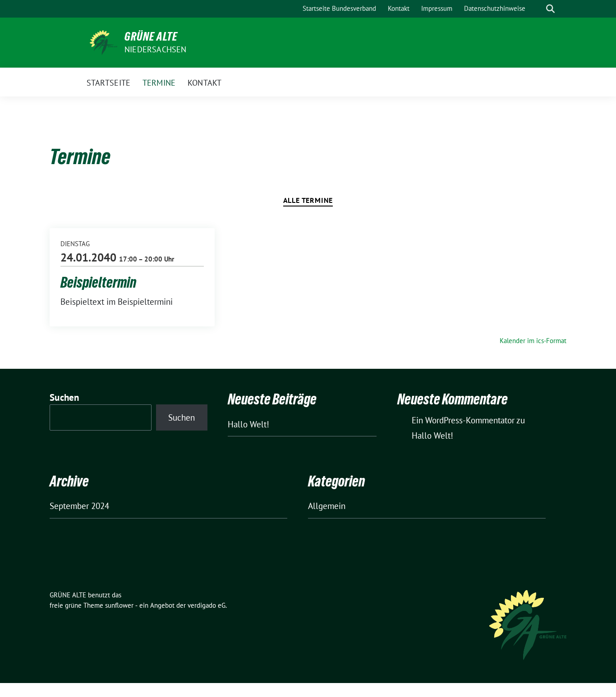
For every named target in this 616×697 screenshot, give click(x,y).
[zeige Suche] (550, 9)
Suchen (64, 397)
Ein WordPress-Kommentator (463, 420)
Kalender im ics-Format (533, 340)
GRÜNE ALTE (151, 36)
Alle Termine (308, 200)
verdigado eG (206, 605)
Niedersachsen (155, 49)
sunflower (119, 605)
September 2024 (79, 505)
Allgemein (326, 505)
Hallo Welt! (248, 424)
